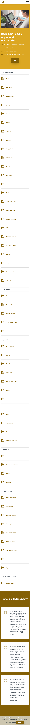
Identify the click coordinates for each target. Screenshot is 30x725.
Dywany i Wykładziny (11, 381)
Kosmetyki (9, 524)
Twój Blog (8, 280)
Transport (8, 131)
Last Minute (9, 432)
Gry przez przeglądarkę (12, 464)
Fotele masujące (10, 541)
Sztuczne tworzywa (11, 219)
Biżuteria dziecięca (11, 497)
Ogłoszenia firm (10, 583)
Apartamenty (9, 423)
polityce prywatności (11, 722)
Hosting (8, 166)
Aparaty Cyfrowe (10, 313)
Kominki (8, 355)
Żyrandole (8, 399)
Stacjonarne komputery (12, 296)
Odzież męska (9, 506)
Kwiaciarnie (9, 184)
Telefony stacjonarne (11, 322)
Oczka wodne (9, 372)
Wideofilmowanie (10, 210)
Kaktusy (8, 390)
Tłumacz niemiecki (11, 201)
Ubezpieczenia (10, 114)
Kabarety (8, 482)
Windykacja (9, 87)
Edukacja (8, 254)
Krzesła (8, 364)
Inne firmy (8, 105)
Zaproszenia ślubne (11, 515)
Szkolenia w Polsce (11, 245)
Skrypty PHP (9, 149)
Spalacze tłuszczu (11, 532)
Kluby (7, 456)
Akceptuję (20, 722)
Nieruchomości (10, 96)
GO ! (15, 60)
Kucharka (8, 140)
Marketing (8, 78)
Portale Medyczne (11, 559)
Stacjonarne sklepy (11, 272)
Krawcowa (9, 175)
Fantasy (8, 473)
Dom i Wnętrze (10, 346)
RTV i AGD (9, 304)
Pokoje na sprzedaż (11, 236)
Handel (8, 122)
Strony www (9, 157)
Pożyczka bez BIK (11, 263)
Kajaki (7, 414)
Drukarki (8, 331)
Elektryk (8, 193)
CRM (7, 228)
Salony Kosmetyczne (11, 550)
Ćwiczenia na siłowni (11, 440)
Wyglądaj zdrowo (10, 568)
